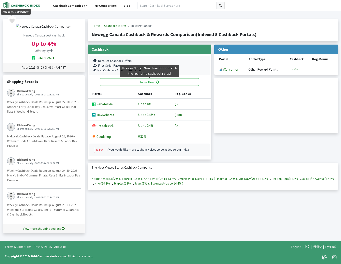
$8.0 (177, 126)
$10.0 (178, 115)
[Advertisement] (276, 105)
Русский (330, 247)
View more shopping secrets (42, 228)
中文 (307, 247)
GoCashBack (105, 126)
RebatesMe (44, 58)
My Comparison (106, 5)
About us (60, 247)
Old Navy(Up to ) (254, 179)
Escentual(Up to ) (167, 183)
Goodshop (103, 136)
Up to (144, 104)
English (296, 247)
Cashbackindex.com (51, 256)
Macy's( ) (227, 179)
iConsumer (230, 69)
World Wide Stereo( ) (197, 179)
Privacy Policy (43, 247)
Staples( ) (123, 183)
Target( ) (132, 179)
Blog (127, 5)
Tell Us (99, 150)
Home (96, 26)
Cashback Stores (115, 26)
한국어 (317, 247)
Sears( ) (141, 183)
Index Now (147, 82)
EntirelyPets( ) (286, 179)
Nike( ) (103, 183)
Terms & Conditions (18, 247)
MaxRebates (105, 115)
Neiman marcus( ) (106, 179)
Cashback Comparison (69, 5)
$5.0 (177, 104)
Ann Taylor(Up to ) (161, 179)
